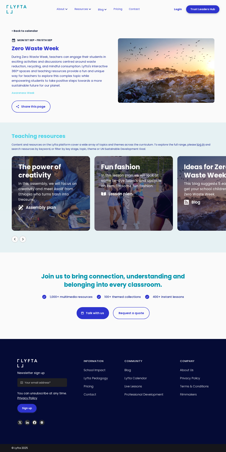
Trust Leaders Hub (202, 9)
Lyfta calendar (135, 378)
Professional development (143, 394)
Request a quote (131, 313)
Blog (101, 9)
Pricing (117, 9)
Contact (134, 9)
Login (178, 9)
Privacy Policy (27, 398)
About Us (186, 370)
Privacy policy (190, 378)
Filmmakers (188, 394)
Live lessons (133, 386)
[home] (16, 9)
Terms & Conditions (194, 386)
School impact (94, 370)
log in (201, 144)
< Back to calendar (25, 31)
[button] (62, 9)
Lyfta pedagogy (96, 378)
